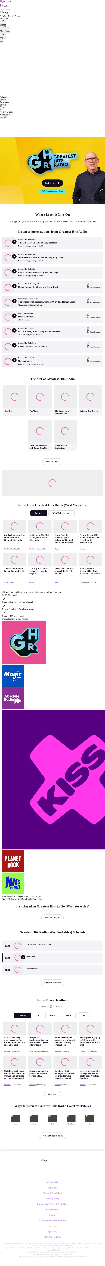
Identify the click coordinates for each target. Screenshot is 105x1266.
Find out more (38, 899)
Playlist (3, 100)
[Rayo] (44, 1160)
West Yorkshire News (61, 513)
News (5, 13)
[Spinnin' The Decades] (90, 385)
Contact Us (52, 1182)
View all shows (52, 461)
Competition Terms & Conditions (52, 1204)
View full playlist (52, 917)
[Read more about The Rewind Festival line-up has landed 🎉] (14, 559)
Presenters (4, 102)
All (83, 1015)
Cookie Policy (52, 1209)
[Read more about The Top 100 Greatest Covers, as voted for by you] (40, 559)
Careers (52, 1226)
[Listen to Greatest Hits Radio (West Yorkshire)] (25, 960)
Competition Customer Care (52, 1220)
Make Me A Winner (11, 16)
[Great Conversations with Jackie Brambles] (40, 420)
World (52, 1015)
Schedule (4, 97)
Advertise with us (52, 1237)
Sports (68, 1015)
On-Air (6, 549)
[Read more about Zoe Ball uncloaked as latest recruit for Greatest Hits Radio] (14, 526)
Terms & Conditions (52, 1193)
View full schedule (52, 982)
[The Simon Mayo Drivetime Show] (65, 385)
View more (53, 1094)
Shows (3, 105)
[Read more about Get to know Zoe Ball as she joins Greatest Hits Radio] (40, 526)
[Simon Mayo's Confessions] (65, 420)
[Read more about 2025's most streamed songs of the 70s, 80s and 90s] (65, 559)
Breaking (22, 1015)
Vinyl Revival (6, 115)
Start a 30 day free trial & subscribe (17, 899)
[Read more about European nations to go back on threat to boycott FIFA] (40, 1062)
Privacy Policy (52, 1198)
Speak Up (52, 1231)
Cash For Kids (6, 112)
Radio (5, 6)
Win (2, 110)
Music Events (9, 582)
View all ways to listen (52, 1136)
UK (38, 1015)
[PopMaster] (40, 385)
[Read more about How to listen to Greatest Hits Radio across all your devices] (90, 559)
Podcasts (6, 9)
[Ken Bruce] (14, 385)
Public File (52, 1188)
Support (52, 1215)
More (2, 117)
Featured (39, 513)
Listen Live (50, 183)
